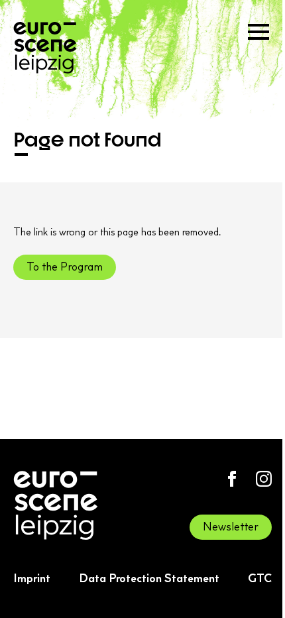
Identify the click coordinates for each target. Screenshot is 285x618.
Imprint (31, 578)
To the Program (65, 266)
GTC (260, 578)
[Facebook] (232, 479)
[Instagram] (264, 479)
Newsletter (230, 526)
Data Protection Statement (149, 578)
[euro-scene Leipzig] (45, 48)
